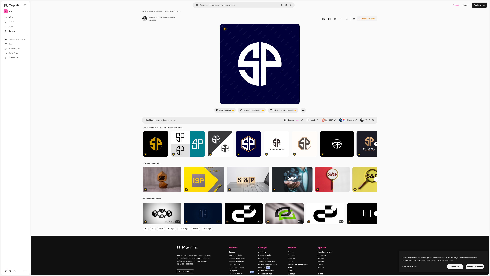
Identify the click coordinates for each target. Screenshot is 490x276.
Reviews (291, 258)
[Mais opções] (341, 18)
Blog (290, 267)
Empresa (292, 247)
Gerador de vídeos (236, 261)
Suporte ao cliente (324, 252)
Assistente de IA (235, 255)
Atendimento (263, 258)
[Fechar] (373, 120)
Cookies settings (265, 274)
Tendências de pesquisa (298, 264)
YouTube (320, 258)
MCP (331, 120)
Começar (262, 247)
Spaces (232, 252)
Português (185, 271)
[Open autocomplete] (196, 5)
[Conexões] (6, 271)
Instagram (321, 255)
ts (145, 229)
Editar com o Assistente (281, 111)
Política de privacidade (267, 264)
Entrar (465, 5)
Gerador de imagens (237, 258)
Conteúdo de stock (236, 267)
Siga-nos (321, 247)
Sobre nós (292, 255)
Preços (456, 5)
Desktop (293, 120)
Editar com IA (223, 111)
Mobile (313, 120)
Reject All (455, 267)
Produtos (233, 247)
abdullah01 (152, 20)
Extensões (350, 120)
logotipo (171, 229)
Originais (264, 267)
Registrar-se (479, 5)
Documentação (264, 255)
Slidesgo (291, 274)
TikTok (320, 264)
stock (151, 11)
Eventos (291, 271)
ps (153, 229)
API (366, 120)
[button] (185, 271)
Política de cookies (266, 271)
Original (236, 29)
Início (144, 11)
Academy (262, 252)
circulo (195, 229)
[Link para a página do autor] (144, 19)
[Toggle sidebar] (25, 5)
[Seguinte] (376, 144)
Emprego (291, 261)
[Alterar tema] (15, 271)
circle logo (207, 229)
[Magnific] (187, 248)
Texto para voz (235, 264)
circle (161, 229)
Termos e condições (266, 261)
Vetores (159, 11)
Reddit (320, 274)
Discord (320, 267)
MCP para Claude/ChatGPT (241, 272)
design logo (184, 229)
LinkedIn (320, 261)
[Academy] (10, 271)
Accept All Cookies (475, 267)
